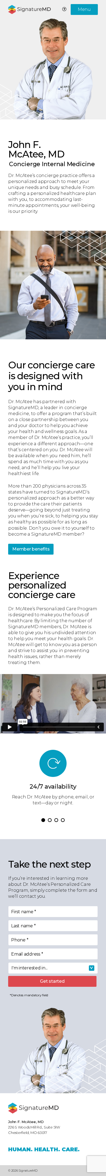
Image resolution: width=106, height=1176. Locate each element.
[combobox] (53, 968)
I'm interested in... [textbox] (29, 967)
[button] (43, 820)
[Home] (33, 1108)
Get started (52, 981)
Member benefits (30, 549)
